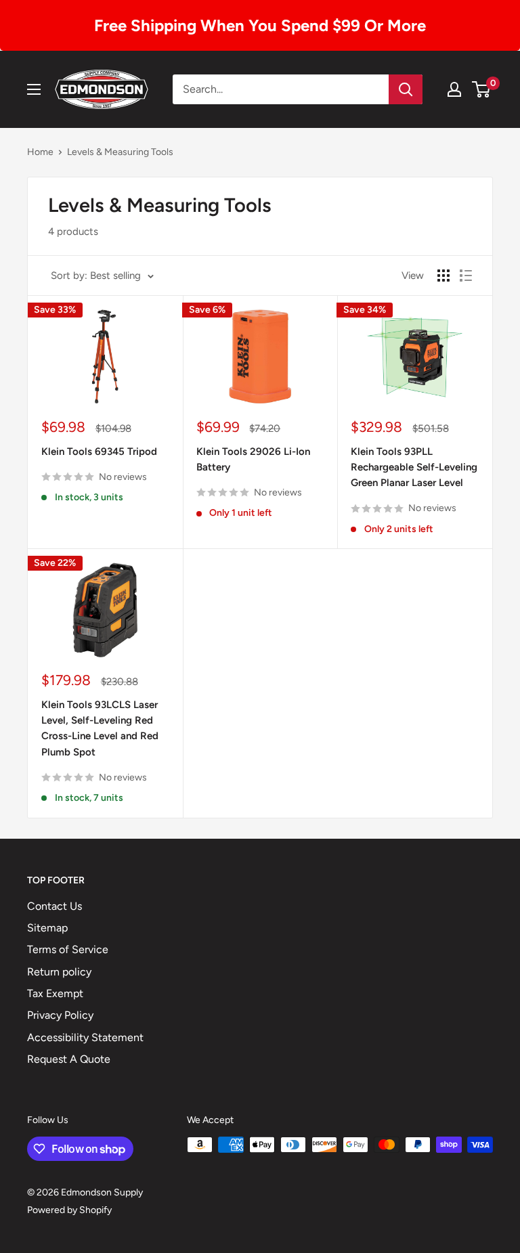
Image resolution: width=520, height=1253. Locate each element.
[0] (481, 89)
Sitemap (47, 927)
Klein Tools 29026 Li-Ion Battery (253, 459)
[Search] (405, 89)
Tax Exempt (55, 993)
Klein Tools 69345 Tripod (99, 451)
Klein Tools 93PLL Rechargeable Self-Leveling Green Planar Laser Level (414, 467)
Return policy (59, 971)
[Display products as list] (466, 275)
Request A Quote (68, 1059)
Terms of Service (67, 949)
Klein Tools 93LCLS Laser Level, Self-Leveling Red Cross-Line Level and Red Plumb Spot (99, 728)
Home (40, 152)
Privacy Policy (60, 1015)
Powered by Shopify (69, 1210)
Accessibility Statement (85, 1037)
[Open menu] (34, 89)
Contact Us (54, 906)
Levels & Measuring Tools (120, 152)
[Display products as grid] (443, 275)
